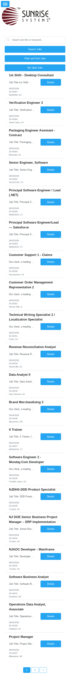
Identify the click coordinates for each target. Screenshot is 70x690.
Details (51, 82)
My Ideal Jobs (35, 67)
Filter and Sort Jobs (35, 58)
